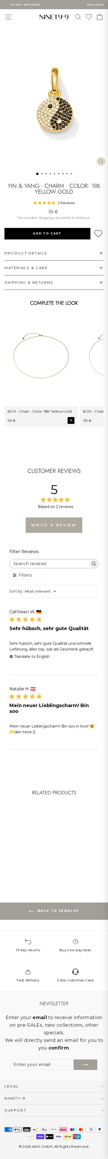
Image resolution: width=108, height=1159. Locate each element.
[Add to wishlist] (98, 233)
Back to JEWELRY (57, 911)
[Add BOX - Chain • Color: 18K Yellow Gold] (71, 420)
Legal (11, 1086)
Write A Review (54, 525)
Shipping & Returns (28, 282)
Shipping (46, 218)
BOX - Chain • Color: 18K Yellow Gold (40, 411)
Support (15, 1110)
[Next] (38, 828)
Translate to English (32, 656)
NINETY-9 (15, 1098)
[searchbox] (49, 563)
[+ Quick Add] (35, 846)
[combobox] (54, 591)
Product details (25, 253)
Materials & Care (26, 268)
